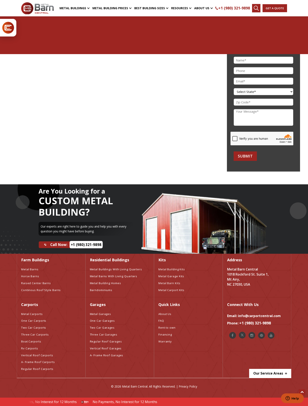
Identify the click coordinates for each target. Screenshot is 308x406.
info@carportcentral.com (259, 316)
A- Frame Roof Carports (38, 362)
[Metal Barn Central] (37, 8)
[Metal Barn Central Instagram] (251, 335)
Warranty (165, 341)
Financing (165, 334)
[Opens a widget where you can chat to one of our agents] (292, 398)
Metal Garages (100, 314)
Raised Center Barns (36, 283)
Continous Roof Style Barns (41, 290)
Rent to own (167, 327)
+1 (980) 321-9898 (234, 7)
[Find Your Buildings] (256, 8)
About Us (201, 8)
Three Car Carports (35, 334)
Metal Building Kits (171, 269)
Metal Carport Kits (171, 290)
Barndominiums (101, 290)
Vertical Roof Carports (37, 355)
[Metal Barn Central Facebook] (232, 335)
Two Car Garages (102, 327)
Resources (179, 8)
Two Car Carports (33, 327)
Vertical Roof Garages (106, 348)
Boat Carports (31, 341)
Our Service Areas (268, 373)
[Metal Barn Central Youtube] (271, 335)
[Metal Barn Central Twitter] (242, 335)
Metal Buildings (73, 8)
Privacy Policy (188, 386)
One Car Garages (102, 321)
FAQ (161, 321)
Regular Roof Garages (106, 341)
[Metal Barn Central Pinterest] (261, 335)
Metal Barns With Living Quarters (113, 276)
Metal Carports (32, 314)
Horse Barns (30, 276)
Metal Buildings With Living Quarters (116, 269)
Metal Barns (30, 269)
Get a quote (275, 8)
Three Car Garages (103, 334)
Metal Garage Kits (171, 276)
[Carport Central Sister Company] (8, 27)
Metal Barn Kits (169, 283)
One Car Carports (33, 321)
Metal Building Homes (105, 283)
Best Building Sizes (149, 8)
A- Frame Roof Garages (106, 355)
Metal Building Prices (110, 8)
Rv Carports (29, 348)
